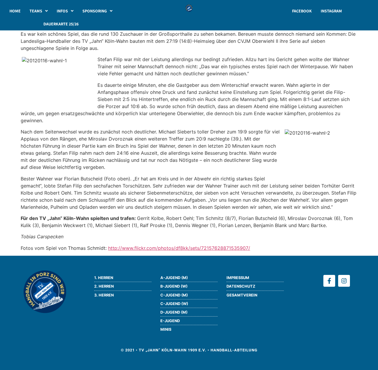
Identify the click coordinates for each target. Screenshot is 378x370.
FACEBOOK (302, 11)
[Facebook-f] (329, 281)
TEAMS (36, 11)
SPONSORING (94, 11)
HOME (15, 11)
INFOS (62, 11)
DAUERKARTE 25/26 (61, 24)
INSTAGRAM (331, 11)
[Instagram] (344, 281)
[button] (38, 10)
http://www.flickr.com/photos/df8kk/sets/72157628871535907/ (179, 248)
